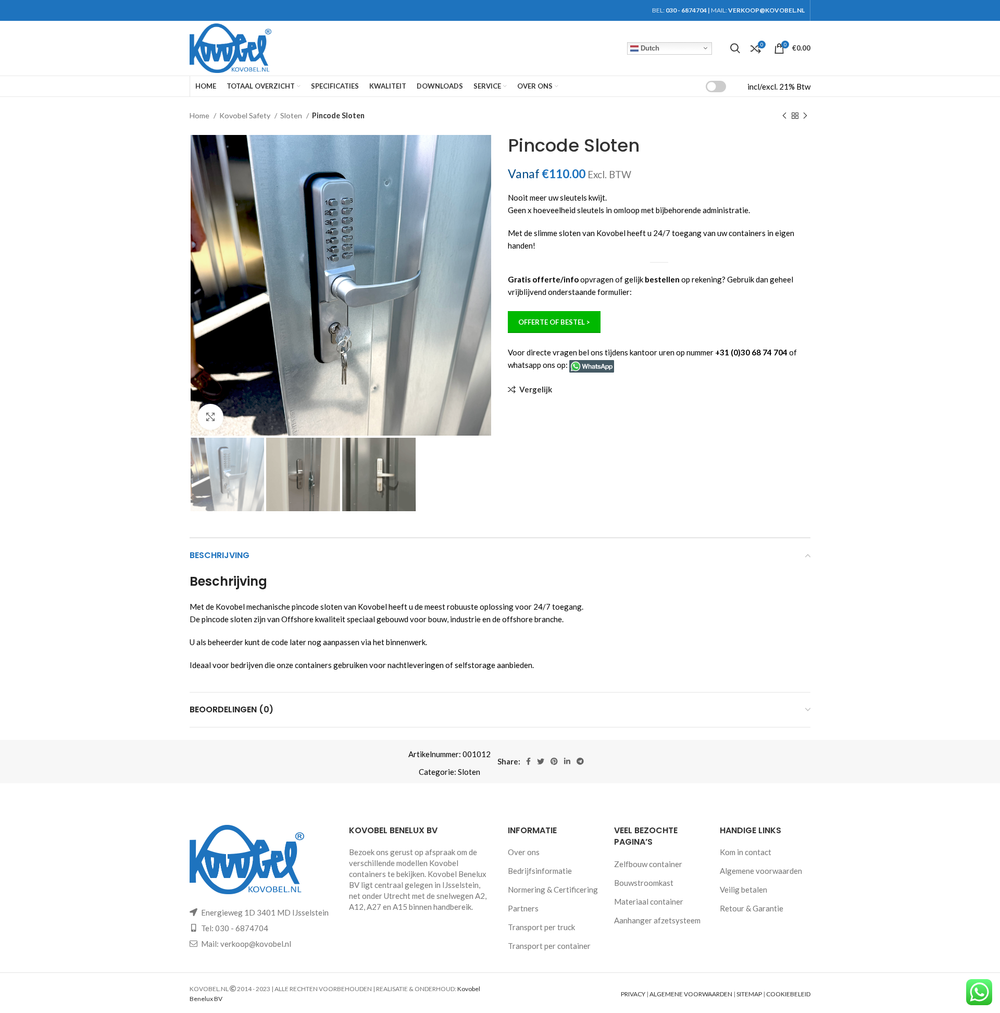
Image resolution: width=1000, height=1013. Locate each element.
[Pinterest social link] (554, 761)
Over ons (524, 852)
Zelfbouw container (648, 864)
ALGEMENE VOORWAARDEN (690, 994)
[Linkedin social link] (567, 761)
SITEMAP (749, 994)
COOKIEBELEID (788, 994)
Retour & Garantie (751, 908)
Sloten (292, 115)
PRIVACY (633, 994)
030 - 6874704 (686, 10)
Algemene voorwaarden (761, 870)
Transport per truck (541, 927)
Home (200, 115)
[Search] (735, 48)
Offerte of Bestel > (554, 322)
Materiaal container (648, 901)
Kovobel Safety (245, 115)
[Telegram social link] (580, 761)
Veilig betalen (743, 889)
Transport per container (549, 945)
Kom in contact (745, 852)
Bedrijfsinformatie (540, 870)
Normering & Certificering (553, 889)
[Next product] (805, 115)
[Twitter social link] (540, 761)
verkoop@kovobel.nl (255, 943)
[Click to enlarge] (210, 417)
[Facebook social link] (528, 761)
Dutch (649, 48)
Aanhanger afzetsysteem (657, 920)
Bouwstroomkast (643, 882)
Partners (523, 908)
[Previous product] (784, 115)
